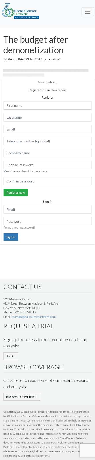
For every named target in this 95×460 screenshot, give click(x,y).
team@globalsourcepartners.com (34, 316)
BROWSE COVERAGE (21, 397)
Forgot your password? (19, 227)
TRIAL (10, 356)
